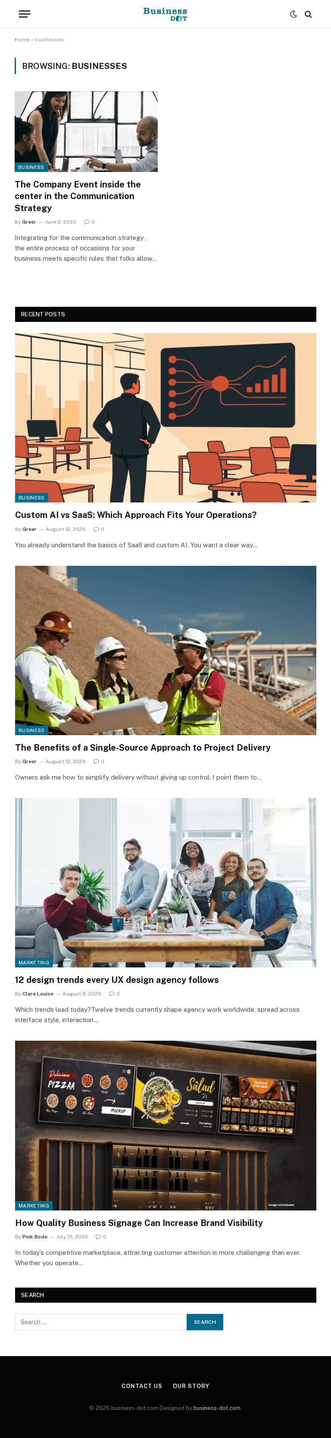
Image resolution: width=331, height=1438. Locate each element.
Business (31, 167)
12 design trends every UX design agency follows (117, 980)
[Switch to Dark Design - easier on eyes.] (293, 14)
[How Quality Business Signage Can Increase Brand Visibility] (165, 1125)
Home (22, 40)
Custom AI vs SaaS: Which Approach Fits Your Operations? (135, 515)
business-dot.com (217, 1408)
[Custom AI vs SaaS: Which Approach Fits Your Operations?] (165, 417)
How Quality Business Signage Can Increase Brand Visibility (139, 1223)
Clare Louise (37, 994)
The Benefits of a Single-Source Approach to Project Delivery (143, 747)
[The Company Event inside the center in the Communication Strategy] (86, 131)
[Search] (307, 14)
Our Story (191, 1386)
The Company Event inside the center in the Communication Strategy (78, 196)
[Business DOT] (165, 14)
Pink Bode (34, 1237)
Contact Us (142, 1386)
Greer (29, 222)
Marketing (34, 962)
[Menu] (24, 14)
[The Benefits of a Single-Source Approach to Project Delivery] (165, 650)
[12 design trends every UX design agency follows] (165, 882)
